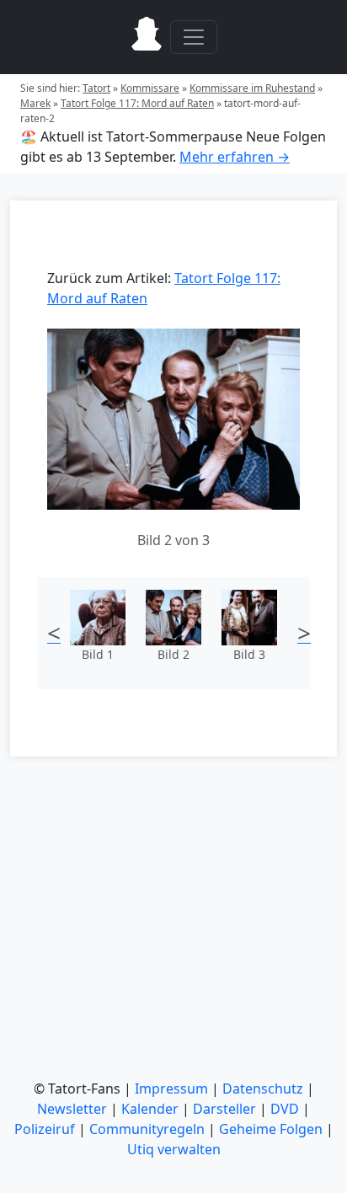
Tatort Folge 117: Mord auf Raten (137, 103)
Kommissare (149, 88)
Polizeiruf (44, 1129)
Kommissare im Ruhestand (252, 88)
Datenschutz (262, 1088)
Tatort (96, 88)
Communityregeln (147, 1129)
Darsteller (224, 1108)
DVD (284, 1108)
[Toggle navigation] (193, 37)
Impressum (171, 1088)
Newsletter (72, 1108)
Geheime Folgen (271, 1129)
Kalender (150, 1108)
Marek (35, 103)
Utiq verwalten (174, 1149)
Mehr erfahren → (234, 156)
